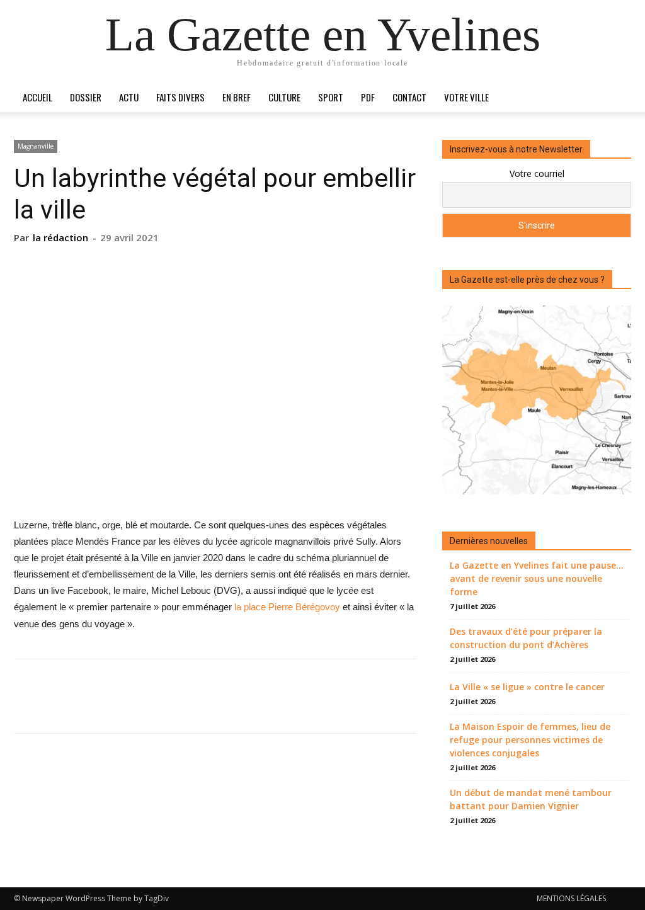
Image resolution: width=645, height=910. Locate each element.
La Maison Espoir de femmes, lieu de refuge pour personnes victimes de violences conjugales (530, 739)
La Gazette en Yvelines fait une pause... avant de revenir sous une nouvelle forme (537, 578)
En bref (236, 97)
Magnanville (36, 146)
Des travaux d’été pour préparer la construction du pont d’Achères (526, 638)
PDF (368, 97)
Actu (129, 97)
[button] (616, 98)
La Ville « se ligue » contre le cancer (527, 687)
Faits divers (180, 97)
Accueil (37, 97)
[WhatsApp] (243, 263)
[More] (273, 263)
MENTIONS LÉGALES (571, 898)
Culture (284, 97)
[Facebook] (156, 263)
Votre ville (466, 97)
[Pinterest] (214, 263)
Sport (330, 97)
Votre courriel (537, 173)
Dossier (85, 97)
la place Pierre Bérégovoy (287, 606)
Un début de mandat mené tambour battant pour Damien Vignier (531, 799)
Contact (409, 97)
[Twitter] (185, 263)
